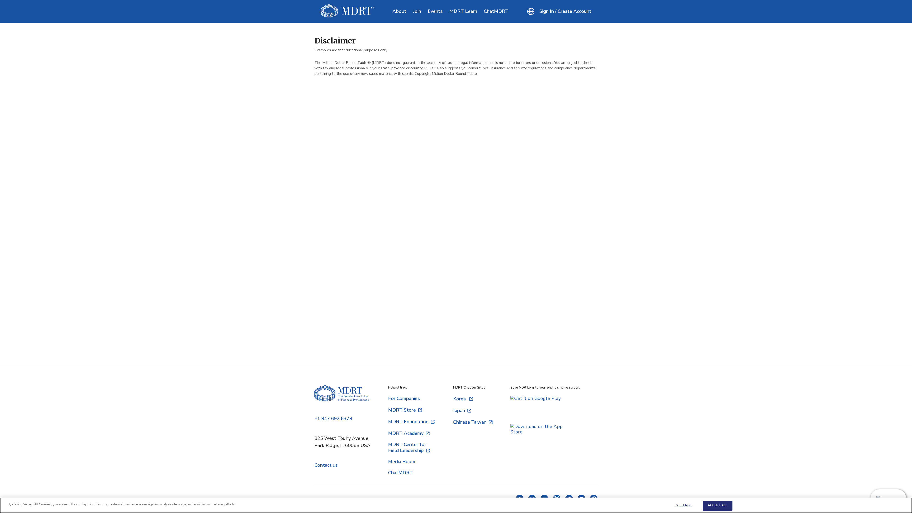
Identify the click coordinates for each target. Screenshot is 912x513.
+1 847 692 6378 (333, 419)
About (399, 11)
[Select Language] (531, 11)
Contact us (326, 465)
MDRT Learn (463, 11)
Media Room (401, 461)
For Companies (404, 398)
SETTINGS (684, 505)
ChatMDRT (496, 11)
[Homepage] (342, 397)
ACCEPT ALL (717, 505)
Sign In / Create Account (565, 11)
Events (435, 11)
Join (417, 11)
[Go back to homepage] (348, 11)
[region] (456, 505)
